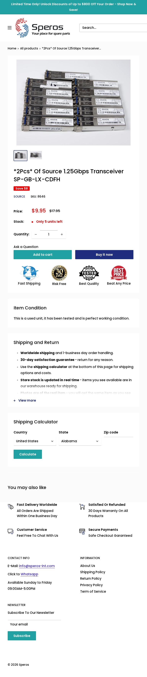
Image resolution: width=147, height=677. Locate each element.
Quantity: (21, 234)
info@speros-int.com (37, 566)
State (63, 432)
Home (12, 48)
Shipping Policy (92, 572)
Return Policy (90, 578)
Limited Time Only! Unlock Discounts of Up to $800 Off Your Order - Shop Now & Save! (73, 7)
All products (29, 48)
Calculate (27, 454)
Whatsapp (29, 574)
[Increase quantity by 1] (62, 234)
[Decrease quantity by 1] (36, 234)
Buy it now (104, 254)
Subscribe (21, 635)
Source (19, 196)
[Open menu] (9, 27)
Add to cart (42, 254)
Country (20, 432)
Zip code (111, 432)
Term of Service (93, 591)
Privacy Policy (91, 585)
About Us (87, 565)
